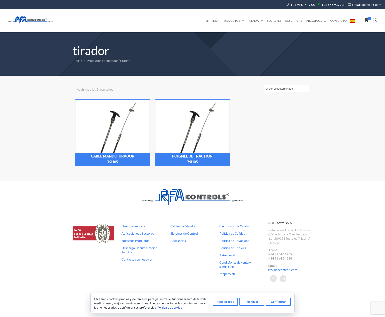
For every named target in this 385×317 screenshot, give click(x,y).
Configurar (278, 301)
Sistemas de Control (184, 233)
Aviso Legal (227, 255)
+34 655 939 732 (333, 4)
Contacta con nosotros (137, 259)
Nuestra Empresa (133, 226)
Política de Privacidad (234, 240)
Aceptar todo (225, 301)
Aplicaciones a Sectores (138, 233)
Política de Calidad (232, 233)
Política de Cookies (232, 248)
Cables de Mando (182, 226)
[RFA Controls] (30, 19)
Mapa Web (227, 274)
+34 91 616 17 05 (303, 4)
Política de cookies (169, 307)
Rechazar (251, 301)
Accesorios (178, 240)
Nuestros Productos (135, 240)
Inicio (78, 60)
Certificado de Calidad (234, 226)
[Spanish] (352, 21)
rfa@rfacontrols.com (366, 4)
